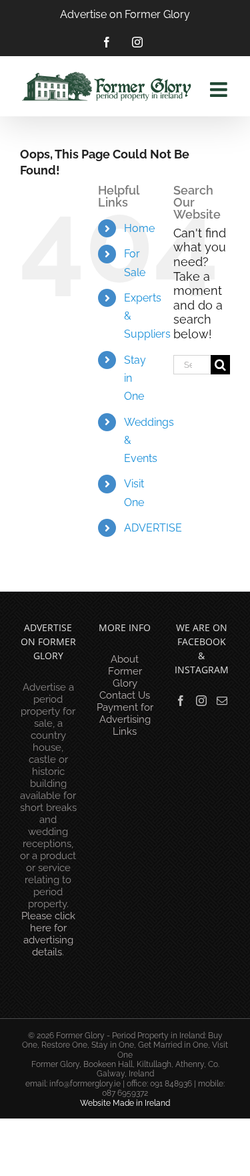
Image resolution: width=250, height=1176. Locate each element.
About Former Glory (125, 671)
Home (139, 228)
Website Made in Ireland (125, 1103)
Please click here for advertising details (48, 934)
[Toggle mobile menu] (220, 90)
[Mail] (222, 700)
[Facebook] (180, 700)
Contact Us (124, 695)
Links (125, 731)
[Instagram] (201, 700)
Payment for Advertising (125, 713)
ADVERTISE (153, 527)
